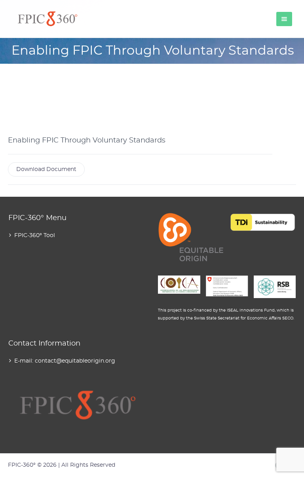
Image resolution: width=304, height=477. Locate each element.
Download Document (46, 169)
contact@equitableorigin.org (75, 361)
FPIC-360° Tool (34, 235)
